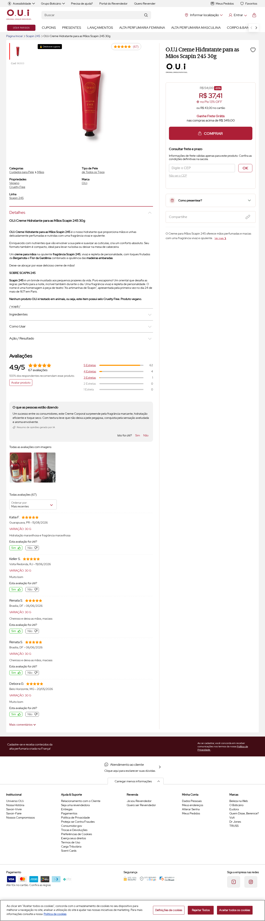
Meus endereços (192, 805)
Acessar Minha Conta (237, 15)
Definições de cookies (168, 910)
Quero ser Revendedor (141, 805)
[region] (132, 910)
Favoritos (251, 3)
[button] (253, 49)
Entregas (66, 809)
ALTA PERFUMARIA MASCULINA (196, 27)
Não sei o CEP (178, 175)
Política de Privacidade (75, 817)
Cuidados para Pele (21, 172)
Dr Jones (235, 821)
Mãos (40, 172)
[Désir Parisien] (21, 27)
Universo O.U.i (15, 801)
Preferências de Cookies (76, 834)
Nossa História (15, 805)
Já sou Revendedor (139, 801)
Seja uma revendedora (75, 805)
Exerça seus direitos (73, 838)
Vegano (14, 183)
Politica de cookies (55, 914)
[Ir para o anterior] (251, 27)
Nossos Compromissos (20, 817)
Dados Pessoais (192, 801)
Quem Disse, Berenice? (244, 813)
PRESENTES (71, 27)
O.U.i (84, 183)
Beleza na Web (238, 801)
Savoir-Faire (14, 813)
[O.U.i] (18, 15)
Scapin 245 (33, 36)
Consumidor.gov (71, 826)
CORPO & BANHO (240, 27)
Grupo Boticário (51, 3)
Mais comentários (21, 724)
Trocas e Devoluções (74, 830)
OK (245, 168)
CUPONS (49, 27)
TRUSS (233, 826)
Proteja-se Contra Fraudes (78, 821)
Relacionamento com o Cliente (80, 801)
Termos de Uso (70, 842)
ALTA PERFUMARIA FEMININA (142, 27)
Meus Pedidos (225, 3)
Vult (232, 817)
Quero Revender (144, 3)
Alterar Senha (191, 809)
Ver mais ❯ (220, 238)
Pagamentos (69, 813)
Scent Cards (68, 850)
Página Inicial (14, 36)
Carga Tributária (71, 846)
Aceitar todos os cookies (234, 910)
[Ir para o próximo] (256, 27)
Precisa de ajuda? (82, 3)
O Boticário (236, 805)
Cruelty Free (17, 187)
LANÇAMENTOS (100, 27)
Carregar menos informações (133, 781)
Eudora (234, 809)
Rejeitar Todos (201, 910)
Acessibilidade (22, 3)
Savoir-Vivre (14, 809)
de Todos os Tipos (93, 172)
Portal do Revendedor (113, 3)
